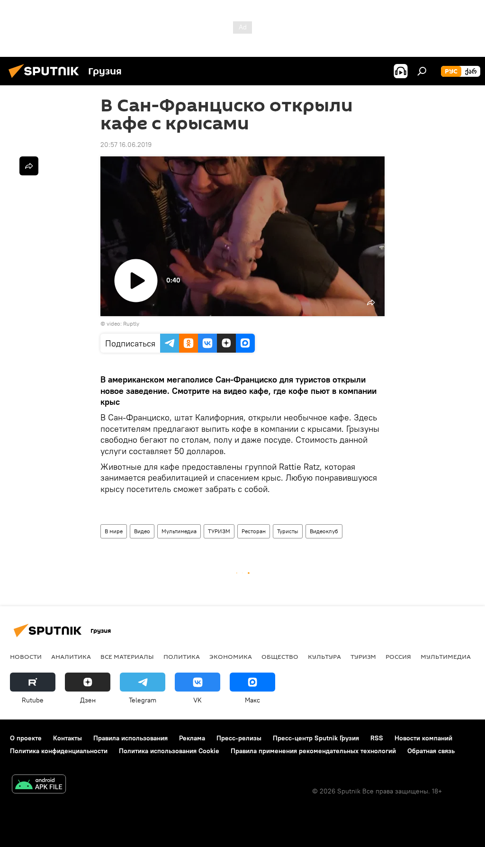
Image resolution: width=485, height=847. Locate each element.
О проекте (26, 738)
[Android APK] (39, 785)
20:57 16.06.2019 (126, 144)
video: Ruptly (123, 323)
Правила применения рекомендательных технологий (313, 751)
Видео (142, 531)
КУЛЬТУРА (324, 656)
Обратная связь (431, 751)
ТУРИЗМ (219, 531)
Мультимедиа (179, 531)
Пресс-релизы (238, 738)
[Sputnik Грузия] (46, 79)
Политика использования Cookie (169, 751)
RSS (376, 738)
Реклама (192, 738)
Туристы (287, 531)
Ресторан (254, 531)
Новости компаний (423, 738)
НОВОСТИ (26, 656)
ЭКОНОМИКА (230, 656)
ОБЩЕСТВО (279, 656)
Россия (398, 656)
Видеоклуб (324, 531)
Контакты (67, 738)
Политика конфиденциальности (59, 751)
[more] (28, 165)
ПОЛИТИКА (181, 656)
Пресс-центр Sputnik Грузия (316, 738)
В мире (114, 531)
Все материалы (127, 656)
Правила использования (130, 738)
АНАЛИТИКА (71, 656)
